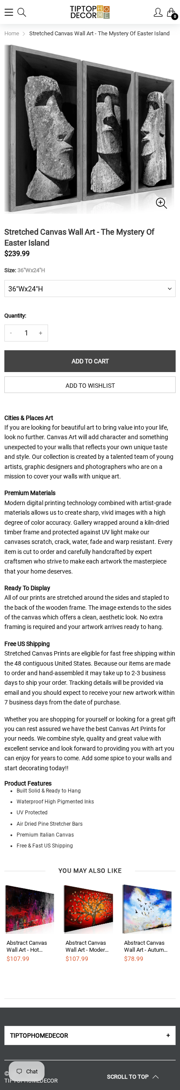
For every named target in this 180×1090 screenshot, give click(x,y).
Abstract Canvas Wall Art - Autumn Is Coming (145, 946)
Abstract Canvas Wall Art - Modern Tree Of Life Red (87, 946)
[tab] (90, 1035)
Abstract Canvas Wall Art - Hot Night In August (27, 946)
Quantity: (15, 315)
